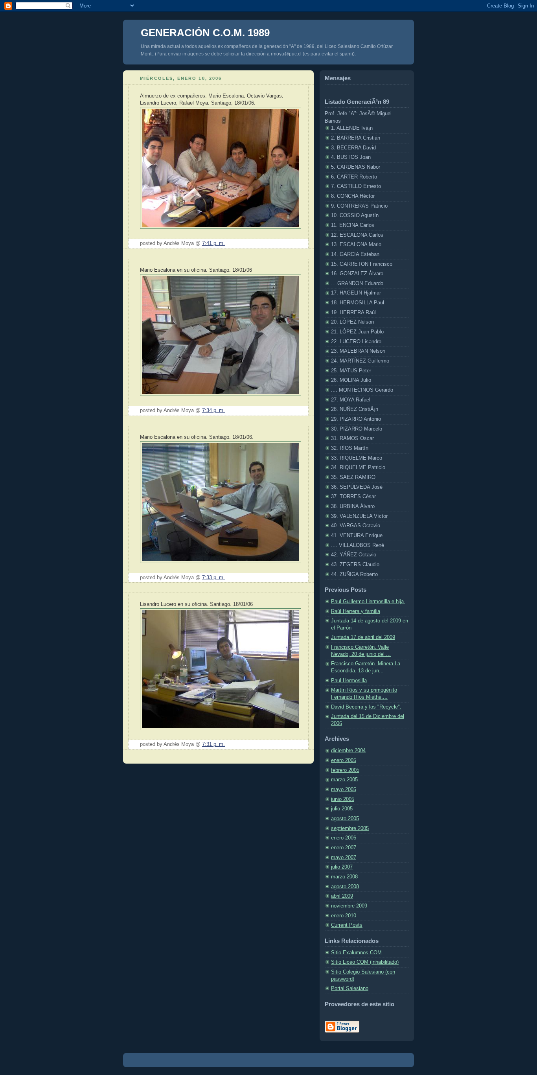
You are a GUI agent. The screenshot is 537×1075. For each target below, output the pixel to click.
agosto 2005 (345, 818)
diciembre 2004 (348, 750)
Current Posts (346, 925)
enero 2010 (343, 916)
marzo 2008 (344, 877)
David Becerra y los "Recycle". (366, 707)
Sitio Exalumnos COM (356, 952)
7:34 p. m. (213, 410)
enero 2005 (343, 760)
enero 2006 (343, 838)
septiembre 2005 (350, 828)
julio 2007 (342, 867)
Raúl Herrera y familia (355, 611)
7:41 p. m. (213, 243)
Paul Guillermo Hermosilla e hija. (368, 601)
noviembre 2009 (349, 906)
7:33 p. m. (213, 577)
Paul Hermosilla (349, 680)
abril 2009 (342, 896)
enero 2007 (343, 847)
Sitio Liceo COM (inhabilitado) (365, 962)
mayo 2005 (343, 789)
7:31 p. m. (213, 744)
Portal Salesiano (349, 988)
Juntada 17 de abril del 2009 (363, 637)
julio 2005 (342, 809)
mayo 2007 (343, 857)
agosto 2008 (345, 886)
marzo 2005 (344, 779)
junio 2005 (342, 799)
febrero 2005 (345, 770)
